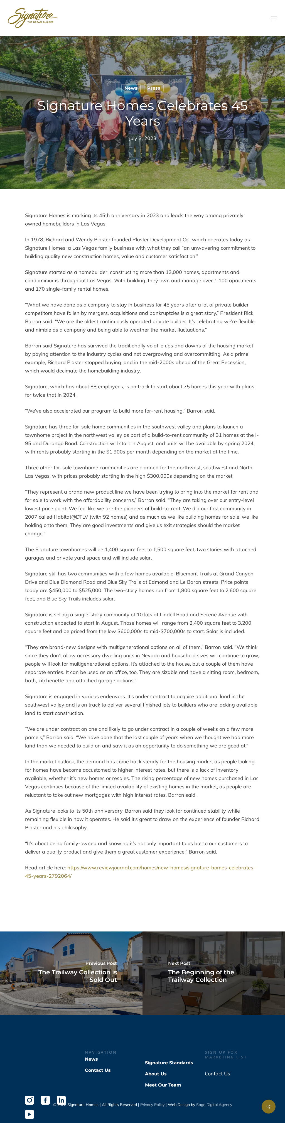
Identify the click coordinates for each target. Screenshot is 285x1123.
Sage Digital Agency (214, 1104)
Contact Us (98, 1070)
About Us (156, 1074)
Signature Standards (169, 1062)
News (130, 88)
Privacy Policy (152, 1104)
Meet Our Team (163, 1085)
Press (153, 88)
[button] (274, 18)
